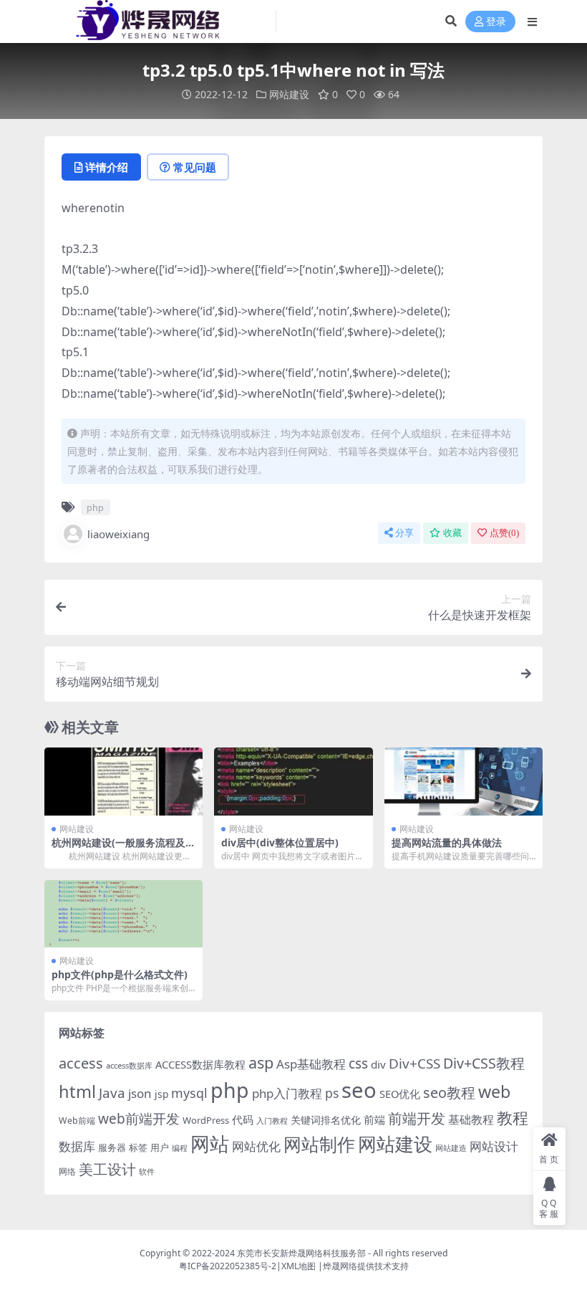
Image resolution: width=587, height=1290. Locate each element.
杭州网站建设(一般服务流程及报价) (123, 848)
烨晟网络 (340, 1266)
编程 (180, 1148)
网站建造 (451, 1147)
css (358, 1063)
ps (332, 1093)
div (378, 1064)
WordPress (206, 1120)
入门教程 (272, 1120)
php (95, 507)
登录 (496, 21)
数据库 (77, 1146)
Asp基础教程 (311, 1064)
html (77, 1091)
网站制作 (319, 1144)
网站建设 (289, 94)
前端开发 (416, 1118)
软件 (147, 1171)
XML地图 (298, 1266)
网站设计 (494, 1146)
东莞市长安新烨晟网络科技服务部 (301, 1253)
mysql (189, 1093)
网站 (209, 1143)
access (81, 1063)
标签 (138, 1147)
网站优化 (256, 1146)
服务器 (112, 1147)
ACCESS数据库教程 (200, 1064)
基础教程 (471, 1119)
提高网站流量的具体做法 (447, 842)
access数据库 (129, 1065)
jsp (161, 1094)
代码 (242, 1119)
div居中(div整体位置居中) (280, 842)
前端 (374, 1119)
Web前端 (77, 1120)
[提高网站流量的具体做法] (463, 781)
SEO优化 (399, 1093)
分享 (404, 532)
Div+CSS (414, 1063)
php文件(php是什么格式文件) (120, 974)
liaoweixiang (118, 534)
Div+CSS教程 (484, 1063)
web (494, 1091)
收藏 (452, 532)
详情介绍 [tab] (106, 167)
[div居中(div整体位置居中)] (293, 781)
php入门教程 (287, 1093)
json (140, 1093)
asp (260, 1062)
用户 (159, 1147)
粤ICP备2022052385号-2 (227, 1266)
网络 (67, 1171)
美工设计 (107, 1169)
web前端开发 (139, 1118)
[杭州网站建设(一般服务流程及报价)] (123, 781)
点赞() (504, 532)
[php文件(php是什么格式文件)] (123, 914)
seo (359, 1090)
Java (112, 1093)
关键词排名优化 (326, 1120)
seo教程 (449, 1092)
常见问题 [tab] (194, 167)
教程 (512, 1117)
